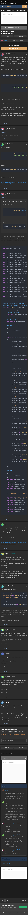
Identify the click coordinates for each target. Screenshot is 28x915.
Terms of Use (6, 909)
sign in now (8, 733)
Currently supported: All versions (12, 27)
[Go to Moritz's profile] (2, 554)
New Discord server (8, 758)
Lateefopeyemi (6, 863)
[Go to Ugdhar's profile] (3, 790)
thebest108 (7, 629)
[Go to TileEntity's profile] (3, 823)
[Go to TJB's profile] (3, 835)
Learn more (3, 2)
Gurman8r (6, 40)
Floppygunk (8, 702)
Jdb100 (6, 143)
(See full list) (22, 859)
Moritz (6, 553)
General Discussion (18, 40)
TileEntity (8, 831)
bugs (6, 790)
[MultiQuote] (2, 123)
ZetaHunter (7, 653)
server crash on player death (12, 823)
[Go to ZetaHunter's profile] (2, 654)
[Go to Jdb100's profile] (2, 144)
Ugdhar (8, 798)
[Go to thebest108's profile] (2, 630)
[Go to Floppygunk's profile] (2, 702)
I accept (24, 907)
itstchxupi (8, 819)
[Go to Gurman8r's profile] (2, 40)
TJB (7, 846)
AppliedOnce (8, 585)
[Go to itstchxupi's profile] (3, 802)
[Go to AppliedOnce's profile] (2, 586)
